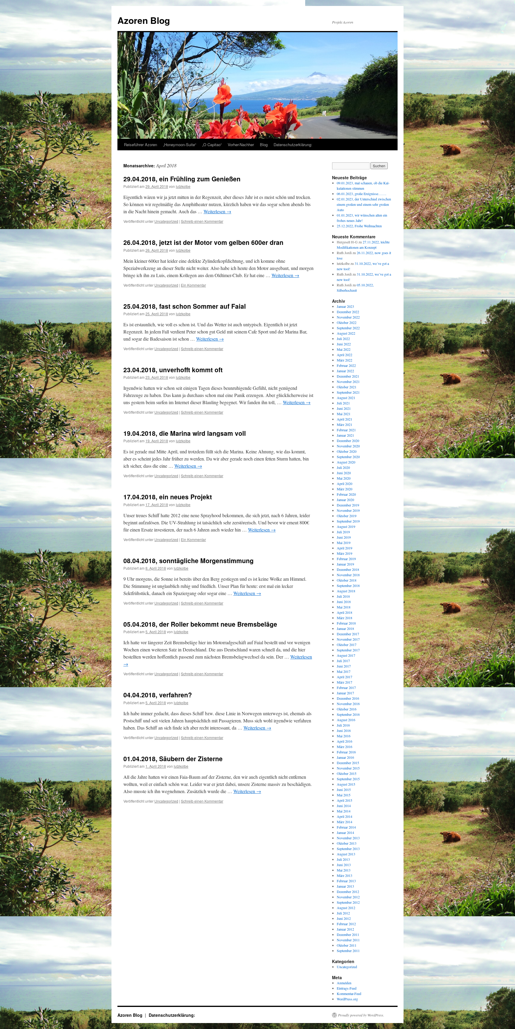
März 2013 (344, 875)
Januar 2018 (345, 628)
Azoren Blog (143, 20)
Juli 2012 (343, 913)
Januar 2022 (345, 370)
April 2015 (344, 800)
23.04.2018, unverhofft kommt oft (173, 369)
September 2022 (348, 327)
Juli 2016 (343, 725)
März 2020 (344, 488)
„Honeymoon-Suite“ (179, 144)
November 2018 (348, 574)
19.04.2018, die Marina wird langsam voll (184, 433)
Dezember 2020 (348, 440)
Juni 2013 (344, 864)
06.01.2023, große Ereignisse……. (361, 193)
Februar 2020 (346, 494)
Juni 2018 (344, 601)
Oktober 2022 (346, 322)
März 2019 (344, 553)
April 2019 (344, 548)
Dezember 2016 (348, 698)
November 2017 (348, 639)
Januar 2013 (345, 886)
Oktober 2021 (346, 386)
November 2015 (348, 768)
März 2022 (344, 360)
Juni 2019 (344, 537)
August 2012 (346, 907)
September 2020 (348, 456)
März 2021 (344, 424)
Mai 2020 (343, 478)
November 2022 (348, 317)
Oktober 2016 (346, 709)
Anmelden (344, 982)
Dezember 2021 (348, 376)
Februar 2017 (346, 687)
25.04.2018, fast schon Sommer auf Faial (184, 306)
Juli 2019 (343, 531)
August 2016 (346, 719)
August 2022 (346, 333)
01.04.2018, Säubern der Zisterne (173, 758)
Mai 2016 (343, 735)
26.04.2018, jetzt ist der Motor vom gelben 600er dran (203, 242)
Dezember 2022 (348, 311)
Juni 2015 (344, 789)
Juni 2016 (344, 730)
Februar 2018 (346, 623)
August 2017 (346, 655)
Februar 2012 (346, 923)
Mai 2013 (343, 870)
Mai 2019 (343, 542)
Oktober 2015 (346, 773)
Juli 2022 (343, 338)
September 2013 (348, 848)
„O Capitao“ (212, 144)
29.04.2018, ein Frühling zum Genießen (182, 178)
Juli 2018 (343, 596)
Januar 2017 (345, 692)
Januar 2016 (345, 757)
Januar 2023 (345, 306)
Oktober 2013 (346, 843)
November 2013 (348, 837)
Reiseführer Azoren (140, 144)
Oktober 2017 (346, 644)
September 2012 (348, 902)
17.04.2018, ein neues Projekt (167, 496)
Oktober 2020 (346, 451)
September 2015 (348, 778)
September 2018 (348, 585)
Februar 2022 (346, 365)
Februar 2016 (346, 752)
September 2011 (348, 950)
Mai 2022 (343, 349)
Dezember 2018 (348, 569)
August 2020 (346, 462)
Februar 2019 (346, 558)
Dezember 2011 (348, 934)
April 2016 (344, 741)
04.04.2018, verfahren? (157, 694)
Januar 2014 (345, 832)
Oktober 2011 (346, 945)
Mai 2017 (343, 671)
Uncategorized (166, 221)
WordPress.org (347, 998)
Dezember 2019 (348, 505)
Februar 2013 (346, 880)
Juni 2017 (344, 666)
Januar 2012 (345, 929)
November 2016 (348, 703)
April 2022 (344, 354)
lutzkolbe (183, 186)
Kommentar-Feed (349, 993)
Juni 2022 (344, 344)
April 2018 (344, 612)
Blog (264, 144)
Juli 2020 (343, 467)
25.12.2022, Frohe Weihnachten (359, 225)
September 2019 (348, 521)
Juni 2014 (344, 805)
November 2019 (348, 510)
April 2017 (344, 676)
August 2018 (346, 590)
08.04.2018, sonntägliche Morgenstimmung (188, 560)
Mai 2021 (343, 413)
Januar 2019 (345, 564)
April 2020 (344, 483)
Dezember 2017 (348, 633)
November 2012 (348, 896)
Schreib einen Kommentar (202, 221)
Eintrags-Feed (346, 988)
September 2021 (348, 392)
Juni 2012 (344, 918)
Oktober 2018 (346, 580)
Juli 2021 (343, 403)
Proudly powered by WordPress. (361, 1015)
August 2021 (346, 397)
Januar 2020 (345, 499)
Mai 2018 (343, 607)
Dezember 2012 (348, 891)
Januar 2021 (345, 435)
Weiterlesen (217, 211)
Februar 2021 (346, 429)
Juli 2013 (343, 859)
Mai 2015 (343, 794)
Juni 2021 (344, 408)
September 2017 (348, 650)
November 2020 (348, 446)
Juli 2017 (343, 660)
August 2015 (346, 784)
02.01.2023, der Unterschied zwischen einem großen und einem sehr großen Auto (364, 204)
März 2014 (344, 821)
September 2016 (348, 714)
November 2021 (348, 381)
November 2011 (348, 939)
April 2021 (344, 419)
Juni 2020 (344, 472)
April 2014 (344, 816)
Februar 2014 (346, 827)
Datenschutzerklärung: (293, 144)
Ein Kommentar (193, 285)
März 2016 (344, 746)
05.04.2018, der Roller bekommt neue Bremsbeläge (200, 623)
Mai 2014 (343, 811)
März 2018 (344, 617)
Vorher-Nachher (241, 144)
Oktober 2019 (346, 515)
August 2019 (346, 526)
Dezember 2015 (348, 762)
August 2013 (346, 854)
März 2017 (344, 682)
